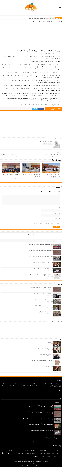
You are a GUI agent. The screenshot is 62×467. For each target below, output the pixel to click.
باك (40, 453)
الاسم (59, 208)
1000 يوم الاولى (59, 450)
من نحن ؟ (59, 393)
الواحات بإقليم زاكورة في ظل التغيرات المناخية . (45, 354)
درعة (23, 453)
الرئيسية (59, 22)
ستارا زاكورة (58, 456)
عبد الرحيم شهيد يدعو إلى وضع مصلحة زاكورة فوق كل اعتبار (43, 306)
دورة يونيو (16, 453)
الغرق (17, 450)
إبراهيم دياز (44, 450)
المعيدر (49, 453)
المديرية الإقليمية (52, 453)
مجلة (41, 456)
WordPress (21, 461)
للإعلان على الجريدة (58, 396)
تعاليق (48, 241)
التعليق (58, 193)
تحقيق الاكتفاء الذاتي (49, 366)
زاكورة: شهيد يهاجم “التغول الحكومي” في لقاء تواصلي (44, 312)
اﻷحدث (59, 241)
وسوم (44, 241)
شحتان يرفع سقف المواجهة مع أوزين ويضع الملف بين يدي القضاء (42, 262)
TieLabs (33, 461)
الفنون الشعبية (14, 450)
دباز (25, 453)
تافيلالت (34, 453)
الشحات (23, 450)
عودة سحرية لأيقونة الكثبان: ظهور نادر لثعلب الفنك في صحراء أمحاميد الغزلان (40, 250)
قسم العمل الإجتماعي (49, 456)
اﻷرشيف (55, 22)
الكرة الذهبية (10, 450)
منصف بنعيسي (57, 54)
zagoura (54, 450)
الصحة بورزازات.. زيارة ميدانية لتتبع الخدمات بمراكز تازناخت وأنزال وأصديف (39, 18)
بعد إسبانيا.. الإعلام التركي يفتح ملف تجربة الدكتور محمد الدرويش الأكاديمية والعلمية (39, 275)
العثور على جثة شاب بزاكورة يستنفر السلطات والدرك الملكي (43, 269)
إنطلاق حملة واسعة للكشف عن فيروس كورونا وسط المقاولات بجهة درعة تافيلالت (10, 154)
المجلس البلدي (56, 453)
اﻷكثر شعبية (53, 241)
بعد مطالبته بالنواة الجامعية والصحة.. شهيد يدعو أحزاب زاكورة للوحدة (41, 293)
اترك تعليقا (39, 54)
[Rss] (34, 234)
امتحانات (42, 453)
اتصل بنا (60, 398)
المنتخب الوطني (46, 453)
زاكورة (4, 453)
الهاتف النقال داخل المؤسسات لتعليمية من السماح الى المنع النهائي (42, 360)
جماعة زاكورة (29, 453)
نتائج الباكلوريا (36, 456)
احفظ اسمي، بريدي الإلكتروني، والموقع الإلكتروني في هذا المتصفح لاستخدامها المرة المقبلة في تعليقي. (44, 224)
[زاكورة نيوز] (31, 7)
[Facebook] (31, 234)
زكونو (60, 456)
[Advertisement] (31, 35)
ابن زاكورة (41, 450)
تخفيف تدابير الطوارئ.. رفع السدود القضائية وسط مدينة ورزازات (52, 154)
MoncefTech (45, 461)
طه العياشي (54, 456)
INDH (47, 450)
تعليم (32, 453)
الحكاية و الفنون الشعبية (28, 450)
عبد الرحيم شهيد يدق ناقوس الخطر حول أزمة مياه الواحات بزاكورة (42, 300)
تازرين (36, 453)
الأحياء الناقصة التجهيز (36, 450)
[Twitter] (28, 234)
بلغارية (38, 453)
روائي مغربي (13, 453)
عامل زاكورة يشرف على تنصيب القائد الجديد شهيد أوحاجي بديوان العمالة (41, 244)
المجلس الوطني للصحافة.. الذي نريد (47, 342)
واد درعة (33, 456)
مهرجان (39, 456)
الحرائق (32, 450)
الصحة (21, 450)
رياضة (9, 453)
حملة (26, 453)
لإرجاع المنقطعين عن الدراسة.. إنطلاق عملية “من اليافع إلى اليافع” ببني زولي (51, 176)
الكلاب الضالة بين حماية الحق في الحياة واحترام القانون (44, 348)
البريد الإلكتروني (57, 213)
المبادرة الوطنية (7, 450)
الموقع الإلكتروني (57, 218)
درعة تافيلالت (20, 453)
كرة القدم (44, 456)
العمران (19, 450)
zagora (50, 450)
